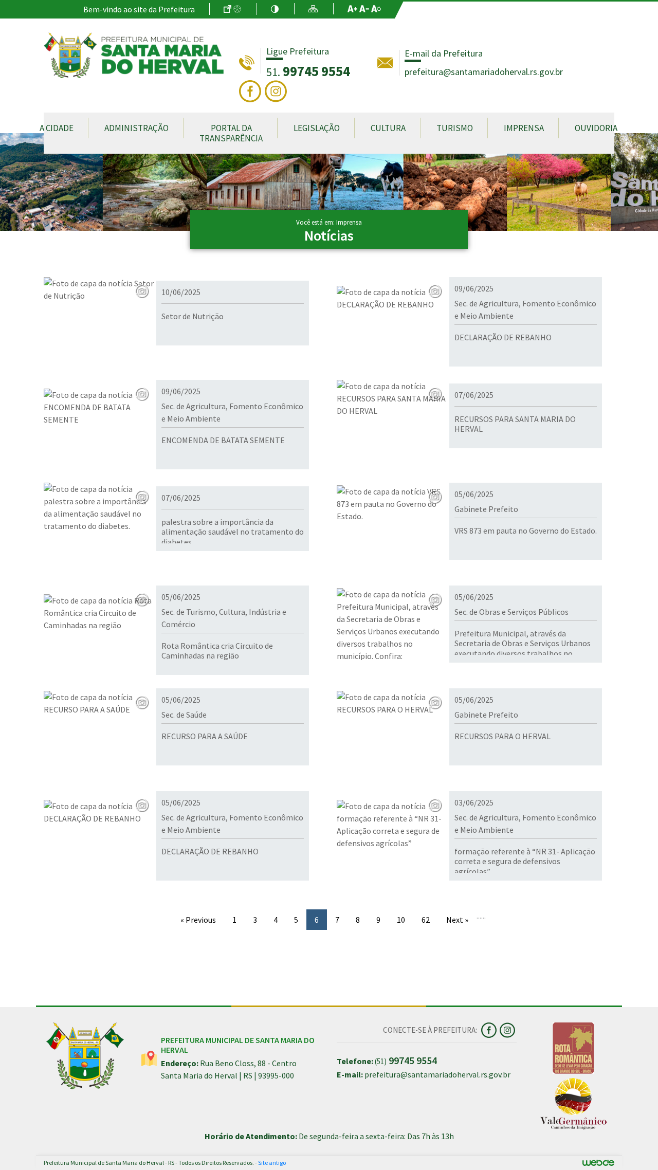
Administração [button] (136, 128)
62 (426, 920)
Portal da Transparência (231, 133)
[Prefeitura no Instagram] (277, 90)
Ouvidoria (596, 128)
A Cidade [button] (57, 128)
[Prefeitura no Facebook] (252, 90)
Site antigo (272, 1162)
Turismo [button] (454, 128)
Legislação (317, 128)
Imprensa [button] (524, 128)
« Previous (198, 920)
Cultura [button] (388, 128)
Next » (457, 920)
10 (401, 920)
